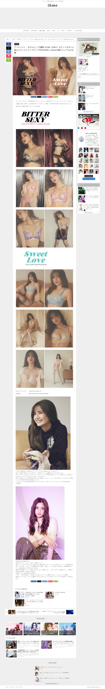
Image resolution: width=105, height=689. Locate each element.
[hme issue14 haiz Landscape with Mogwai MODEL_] (80, 171)
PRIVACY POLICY (19, 687)
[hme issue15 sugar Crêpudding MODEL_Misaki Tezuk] (91, 171)
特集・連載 (41, 30)
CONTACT (69, 30)
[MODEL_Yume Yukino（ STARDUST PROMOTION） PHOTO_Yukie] (96, 155)
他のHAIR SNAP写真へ (52, 683)
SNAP (48, 30)
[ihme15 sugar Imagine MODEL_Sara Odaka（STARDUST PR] (91, 166)
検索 (79, 77)
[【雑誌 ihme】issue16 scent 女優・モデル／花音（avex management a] (86, 166)
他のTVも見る (88, 212)
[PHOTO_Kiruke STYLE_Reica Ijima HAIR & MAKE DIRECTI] (80, 155)
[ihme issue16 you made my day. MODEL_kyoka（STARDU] (91, 160)
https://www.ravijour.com (35, 391)
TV (58, 30)
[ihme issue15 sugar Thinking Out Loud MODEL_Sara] (96, 166)
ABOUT (7, 687)
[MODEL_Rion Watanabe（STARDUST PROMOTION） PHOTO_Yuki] (91, 155)
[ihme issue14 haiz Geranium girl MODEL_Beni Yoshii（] (96, 171)
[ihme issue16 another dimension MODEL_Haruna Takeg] (80, 160)
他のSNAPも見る (88, 111)
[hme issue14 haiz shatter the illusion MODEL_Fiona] (86, 171)
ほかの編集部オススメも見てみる (88, 73)
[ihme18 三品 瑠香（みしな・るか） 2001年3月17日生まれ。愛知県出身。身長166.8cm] (80, 150)
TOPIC (62, 30)
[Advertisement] (52, 18)
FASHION (17, 43)
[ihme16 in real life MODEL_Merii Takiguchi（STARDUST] (86, 160)
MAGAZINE (25, 30)
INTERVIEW (34, 30)
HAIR (53, 30)
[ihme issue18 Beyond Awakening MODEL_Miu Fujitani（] (86, 150)
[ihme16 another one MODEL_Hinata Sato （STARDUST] (96, 160)
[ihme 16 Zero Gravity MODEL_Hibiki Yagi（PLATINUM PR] (80, 166)
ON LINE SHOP (78, 30)
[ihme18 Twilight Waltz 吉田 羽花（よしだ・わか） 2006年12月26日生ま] (96, 150)
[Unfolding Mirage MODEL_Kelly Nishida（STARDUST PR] (91, 150)
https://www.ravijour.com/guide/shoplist (38, 393)
